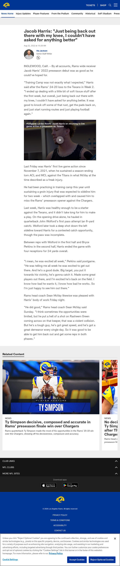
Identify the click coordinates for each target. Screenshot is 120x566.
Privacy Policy (60, 515)
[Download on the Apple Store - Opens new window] (49, 485)
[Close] (115, 538)
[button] (60, 140)
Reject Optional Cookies (102, 559)
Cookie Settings (10, 559)
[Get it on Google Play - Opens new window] (70, 487)
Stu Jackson (41, 51)
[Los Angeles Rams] (60, 499)
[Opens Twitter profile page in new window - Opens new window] (38, 58)
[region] (60, 550)
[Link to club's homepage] (6, 3)
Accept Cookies (77, 559)
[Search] (110, 5)
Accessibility (60, 525)
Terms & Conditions (60, 520)
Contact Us (60, 530)
